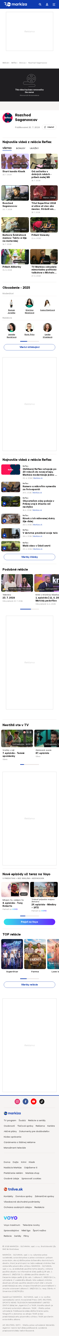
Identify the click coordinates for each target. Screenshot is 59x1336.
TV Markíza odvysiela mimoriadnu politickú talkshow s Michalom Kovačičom (43, 270)
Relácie (6, 63)
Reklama (40, 1126)
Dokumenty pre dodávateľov (34, 1131)
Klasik (32, 1162)
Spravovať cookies (31, 1178)
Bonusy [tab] (20, 148)
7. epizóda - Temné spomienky (14, 754)
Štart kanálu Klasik (14, 171)
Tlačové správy (25, 1126)
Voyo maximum (12, 1225)
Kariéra (51, 1126)
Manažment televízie (15, 1147)
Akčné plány (10, 1131)
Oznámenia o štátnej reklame (19, 1142)
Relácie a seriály (36, 1120)
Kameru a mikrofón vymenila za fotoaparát (39, 488)
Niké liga (26, 1230)
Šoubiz (22, 1120)
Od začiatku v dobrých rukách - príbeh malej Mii (41, 174)
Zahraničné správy (44, 1196)
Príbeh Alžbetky (12, 267)
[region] (29, 150)
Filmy (26, 1236)
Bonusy (22, 63)
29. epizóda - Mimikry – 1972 (43, 906)
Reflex (14, 63)
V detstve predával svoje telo (40, 533)
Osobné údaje (11, 1178)
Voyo (15, 909)
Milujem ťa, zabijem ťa (13, 900)
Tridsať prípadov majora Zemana (42, 900)
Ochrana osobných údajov (18, 1207)
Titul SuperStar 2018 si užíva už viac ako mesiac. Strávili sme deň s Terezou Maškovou (43, 206)
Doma (7, 1162)
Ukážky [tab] (34, 148)
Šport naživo (39, 1230)
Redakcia (39, 1207)
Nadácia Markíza (13, 1167)
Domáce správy (24, 1196)
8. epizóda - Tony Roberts (13, 904)
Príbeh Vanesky (40, 235)
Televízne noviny (31, 1225)
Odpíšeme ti (30, 1167)
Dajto (16, 1162)
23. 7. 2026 (9, 598)
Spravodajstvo (11, 1230)
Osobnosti (9, 1126)
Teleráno (7, 595)
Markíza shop (32, 1173)
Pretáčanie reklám (13, 1173)
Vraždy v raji (8, 750)
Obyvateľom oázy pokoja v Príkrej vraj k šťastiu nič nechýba (38, 504)
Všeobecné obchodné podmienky (22, 1201)
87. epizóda (42, 753)
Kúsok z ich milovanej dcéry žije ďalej (39, 520)
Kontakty (8, 1196)
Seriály (17, 1236)
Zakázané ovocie (43, 750)
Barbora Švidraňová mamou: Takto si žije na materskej (15, 238)
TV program (10, 1120)
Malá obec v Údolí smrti (36, 546)
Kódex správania (12, 1137)
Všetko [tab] (7, 148)
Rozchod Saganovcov (10, 204)
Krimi (23, 1162)
